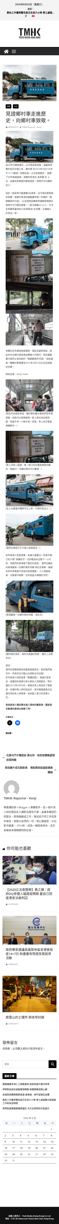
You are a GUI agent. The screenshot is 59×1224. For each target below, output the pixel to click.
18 (21, 1147)
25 (21, 1154)
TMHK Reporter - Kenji (31, 127)
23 (6, 1154)
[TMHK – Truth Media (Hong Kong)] (6, 51)
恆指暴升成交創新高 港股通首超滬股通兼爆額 (29, 770)
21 (44, 1147)
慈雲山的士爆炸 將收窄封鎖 (25, 1017)
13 (36, 1141)
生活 (15, 106)
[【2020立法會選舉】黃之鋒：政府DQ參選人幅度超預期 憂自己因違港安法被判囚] (29, 858)
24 (13, 1154)
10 (13, 1141)
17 (13, 1147)
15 (52, 1141)
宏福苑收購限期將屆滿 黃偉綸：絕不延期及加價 (26, 1094)
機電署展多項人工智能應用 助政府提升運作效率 (26, 1084)
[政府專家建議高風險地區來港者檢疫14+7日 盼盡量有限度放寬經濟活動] (29, 918)
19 (29, 1147)
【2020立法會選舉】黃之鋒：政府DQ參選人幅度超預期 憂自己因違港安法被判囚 (29, 894)
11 (21, 1141)
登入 (20, 1048)
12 (29, 1141)
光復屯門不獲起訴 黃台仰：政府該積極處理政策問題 (30, 757)
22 (52, 1147)
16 (6, 1147)
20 (36, 1147)
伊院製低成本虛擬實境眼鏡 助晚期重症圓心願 (25, 1089)
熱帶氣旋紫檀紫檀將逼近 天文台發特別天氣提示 (26, 1108)
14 (44, 1141)
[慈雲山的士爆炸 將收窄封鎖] (29, 978)
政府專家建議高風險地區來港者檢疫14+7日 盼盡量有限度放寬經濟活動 (29, 954)
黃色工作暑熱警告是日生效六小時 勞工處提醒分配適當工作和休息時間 (31, 12)
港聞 (8, 106)
